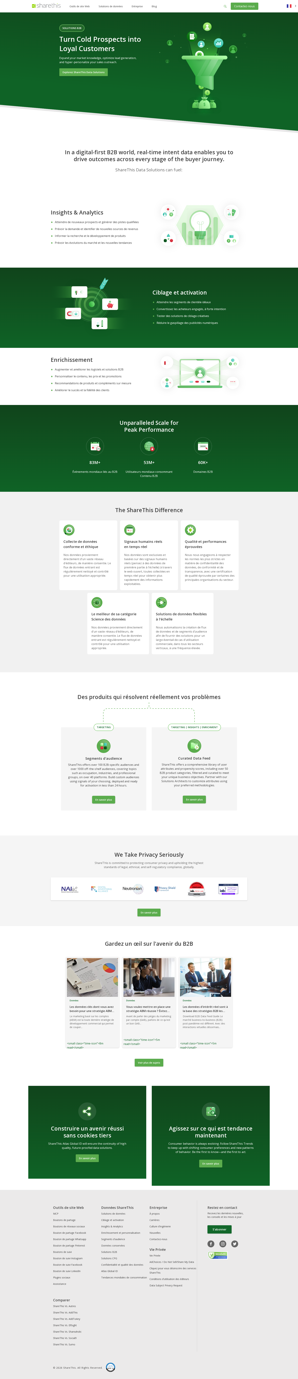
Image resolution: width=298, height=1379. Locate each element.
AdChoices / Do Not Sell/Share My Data (172, 1262)
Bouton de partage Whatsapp (69, 1239)
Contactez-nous (244, 6)
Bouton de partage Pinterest (69, 1245)
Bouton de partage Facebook (69, 1232)
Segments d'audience (113, 1239)
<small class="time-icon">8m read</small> (90, 1024)
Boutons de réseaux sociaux (69, 1226)
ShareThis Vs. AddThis (65, 1312)
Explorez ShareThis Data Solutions (84, 72)
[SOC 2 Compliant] (110, 1368)
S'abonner (219, 1229)
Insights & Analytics (112, 1226)
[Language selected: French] (291, 6)
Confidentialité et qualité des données (122, 1264)
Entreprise (137, 6)
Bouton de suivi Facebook (67, 1264)
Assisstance (59, 1283)
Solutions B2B (109, 1252)
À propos (155, 1213)
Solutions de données (111, 6)
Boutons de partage (64, 1220)
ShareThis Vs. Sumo (64, 1344)
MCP (55, 1213)
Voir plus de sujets (149, 1062)
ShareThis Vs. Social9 (65, 1338)
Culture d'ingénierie (160, 1226)
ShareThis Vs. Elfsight (65, 1325)
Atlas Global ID (109, 1271)
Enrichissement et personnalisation (120, 1232)
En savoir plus (103, 799)
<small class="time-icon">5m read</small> (147, 1022)
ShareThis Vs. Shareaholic (67, 1331)
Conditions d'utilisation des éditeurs (169, 1279)
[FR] (291, 6)
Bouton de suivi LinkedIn (67, 1271)
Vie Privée (155, 1255)
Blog (154, 6)
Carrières (155, 1220)
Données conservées (113, 1245)
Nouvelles (155, 1232)
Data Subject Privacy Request (166, 1285)
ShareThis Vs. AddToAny (66, 1319)
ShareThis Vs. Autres (64, 1306)
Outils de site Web (79, 6)
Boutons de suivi (62, 1252)
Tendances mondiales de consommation (124, 1277)
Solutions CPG (109, 1258)
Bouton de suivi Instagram (68, 1258)
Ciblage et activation (112, 1220)
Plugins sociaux (61, 1277)
